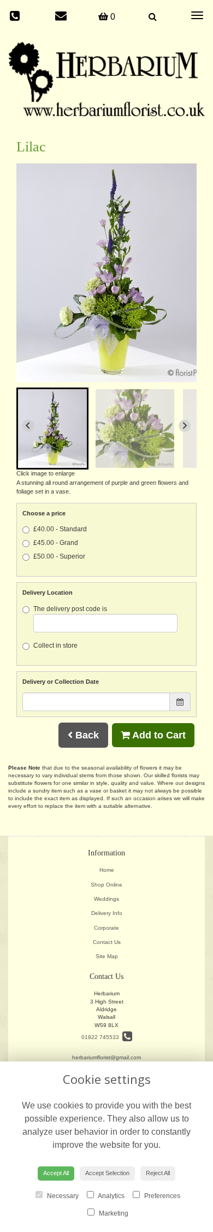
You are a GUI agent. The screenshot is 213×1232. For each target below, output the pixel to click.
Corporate (106, 928)
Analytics (111, 1196)
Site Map (107, 956)
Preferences (161, 1196)
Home (106, 870)
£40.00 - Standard (60, 529)
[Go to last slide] (28, 426)
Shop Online (106, 885)
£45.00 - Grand (55, 543)
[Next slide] (185, 426)
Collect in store (55, 645)
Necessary (62, 1196)
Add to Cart (158, 735)
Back (86, 735)
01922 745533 (101, 1037)
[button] (52, 429)
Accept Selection (107, 1173)
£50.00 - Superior (59, 556)
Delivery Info (106, 913)
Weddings (106, 899)
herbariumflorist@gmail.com (106, 1057)
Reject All (158, 1173)
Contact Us (107, 942)
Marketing (112, 1213)
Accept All (56, 1173)
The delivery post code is (70, 609)
